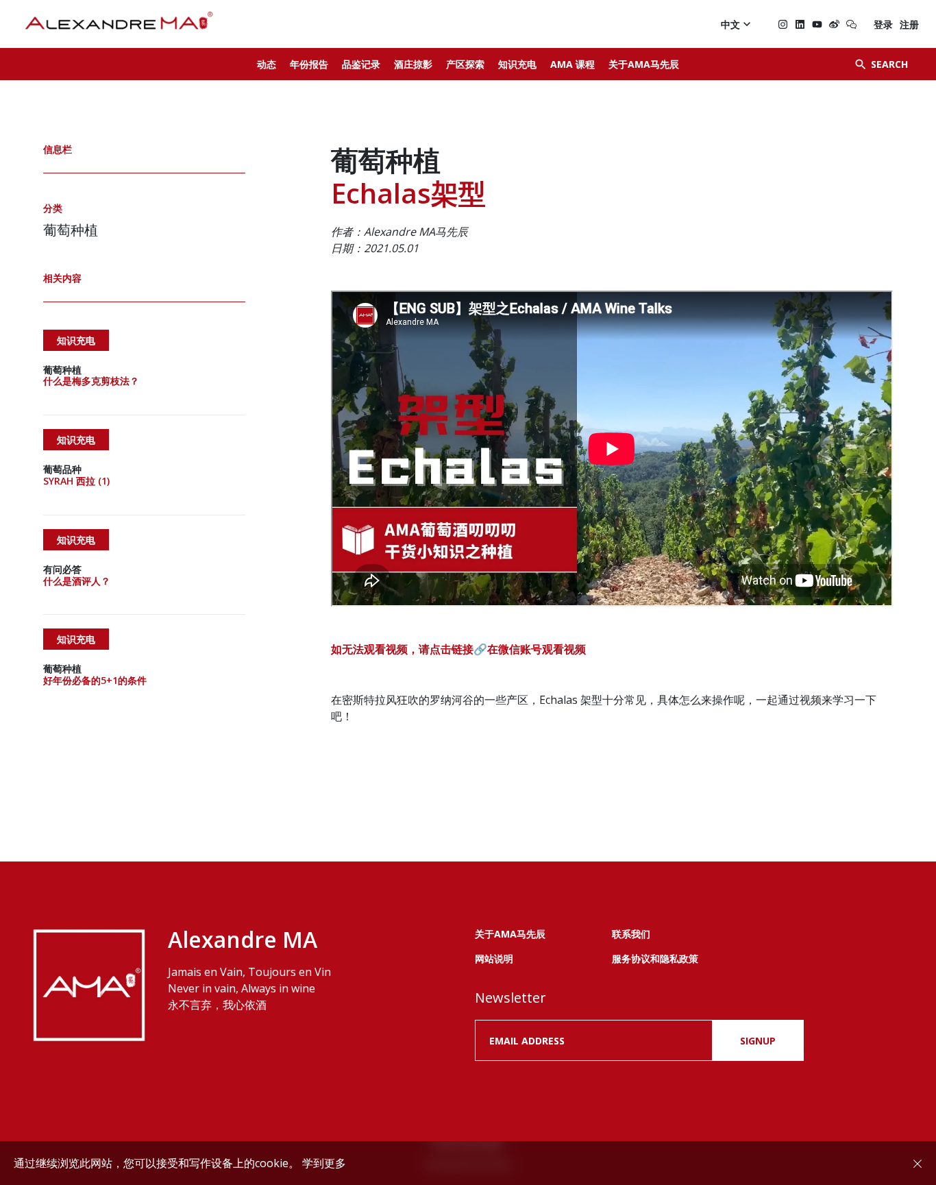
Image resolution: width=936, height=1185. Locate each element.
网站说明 (494, 958)
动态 (266, 64)
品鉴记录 (361, 64)
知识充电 (517, 64)
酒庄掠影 (413, 64)
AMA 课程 (572, 64)
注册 (909, 24)
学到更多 (324, 1163)
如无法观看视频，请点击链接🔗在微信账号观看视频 (458, 649)
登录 (883, 24)
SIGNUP (758, 1040)
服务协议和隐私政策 (655, 958)
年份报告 (309, 64)
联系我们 (631, 933)
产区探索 (465, 64)
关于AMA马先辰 (643, 64)
